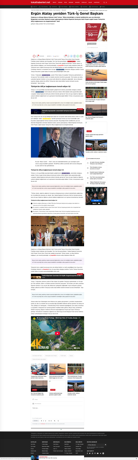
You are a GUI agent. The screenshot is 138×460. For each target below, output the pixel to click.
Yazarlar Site (78, 446)
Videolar (84, 2)
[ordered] (49, 421)
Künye (32, 448)
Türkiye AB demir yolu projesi (39, 359)
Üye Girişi (33, 444)
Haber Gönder (67, 448)
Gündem (60, 2)
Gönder (36, 420)
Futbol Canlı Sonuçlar (58, 450)
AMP (77, 453)
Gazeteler (96, 2)
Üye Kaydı (33, 446)
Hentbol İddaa (45, 448)
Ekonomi (71, 2)
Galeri (90, 2)
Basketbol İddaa (45, 446)
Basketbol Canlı (79, 450)
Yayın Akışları (64, 6)
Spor (65, 2)
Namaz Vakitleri (75, 6)
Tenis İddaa (78, 448)
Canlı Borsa (54, 6)
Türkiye (71, 355)
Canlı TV (35, 6)
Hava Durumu (44, 6)
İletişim (32, 453)
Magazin (77, 2)
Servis (54, 2)
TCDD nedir (63, 355)
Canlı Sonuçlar (94, 6)
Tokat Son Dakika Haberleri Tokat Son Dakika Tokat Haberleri (45, 10)
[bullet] (51, 421)
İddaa (103, 6)
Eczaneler (85, 6)
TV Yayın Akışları (68, 453)
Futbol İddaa (45, 444)
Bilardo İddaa (45, 450)
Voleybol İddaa (45, 453)
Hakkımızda (33, 450)
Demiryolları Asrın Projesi (51, 355)
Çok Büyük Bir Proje (37, 355)
